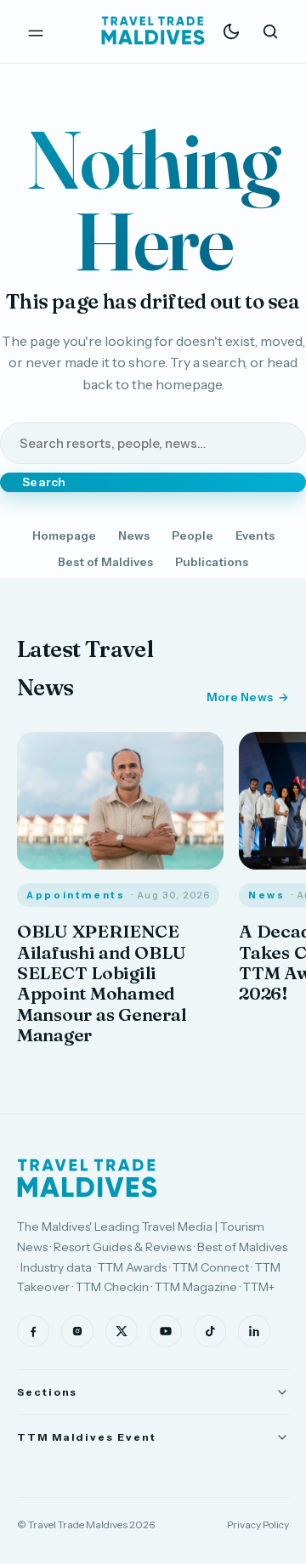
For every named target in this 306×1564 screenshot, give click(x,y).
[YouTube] (166, 1331)
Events (255, 535)
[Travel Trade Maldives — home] (153, 31)
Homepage (64, 535)
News (134, 535)
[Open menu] (35, 31)
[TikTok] (210, 1331)
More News (240, 697)
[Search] (270, 31)
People (192, 535)
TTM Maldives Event (86, 1437)
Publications (211, 562)
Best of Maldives (105, 562)
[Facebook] (33, 1331)
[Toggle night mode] (231, 31)
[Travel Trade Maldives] (87, 1178)
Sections (47, 1392)
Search (44, 482)
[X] (121, 1331)
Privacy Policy (258, 1524)
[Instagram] (77, 1331)
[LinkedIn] (254, 1331)
